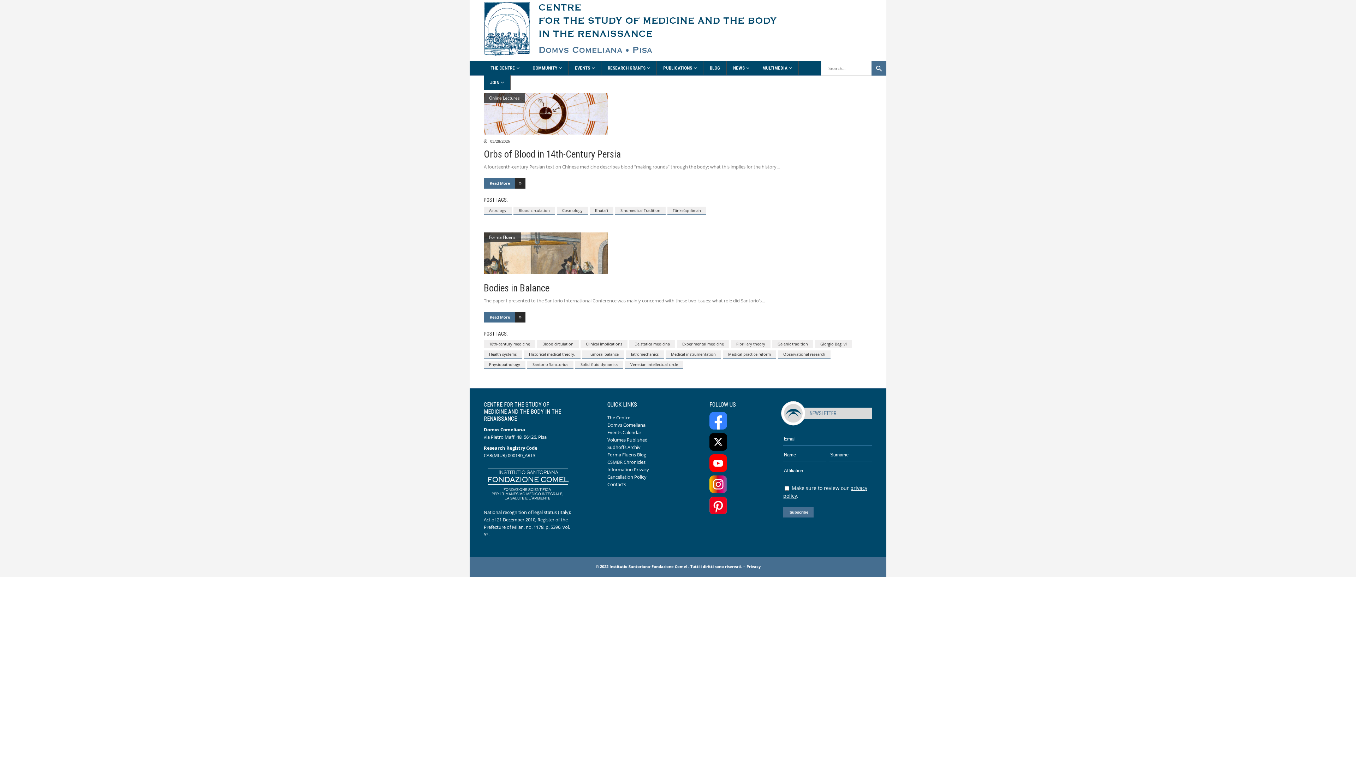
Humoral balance (603, 354)
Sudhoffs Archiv (624, 447)
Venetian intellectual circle (654, 364)
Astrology (497, 210)
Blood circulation (534, 210)
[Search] (879, 68)
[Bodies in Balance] (678, 253)
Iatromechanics (645, 354)
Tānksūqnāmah (687, 210)
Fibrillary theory (750, 344)
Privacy (754, 566)
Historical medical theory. (552, 354)
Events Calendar (624, 432)
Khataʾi (601, 210)
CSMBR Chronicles (626, 462)
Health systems (503, 354)
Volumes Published (627, 440)
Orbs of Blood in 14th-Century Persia (552, 154)
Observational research (804, 354)
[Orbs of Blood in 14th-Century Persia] (678, 114)
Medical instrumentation (693, 354)
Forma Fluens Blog (626, 454)
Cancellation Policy (627, 477)
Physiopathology (504, 364)
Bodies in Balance (516, 288)
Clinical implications (604, 344)
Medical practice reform (749, 354)
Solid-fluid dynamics (599, 364)
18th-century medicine (509, 344)
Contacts (616, 484)
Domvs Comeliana (626, 425)
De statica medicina (652, 344)
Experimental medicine (703, 344)
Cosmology (572, 210)
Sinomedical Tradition (640, 210)
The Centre (618, 417)
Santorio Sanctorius (550, 364)
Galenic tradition (793, 344)
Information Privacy (628, 469)
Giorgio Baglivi (833, 344)
